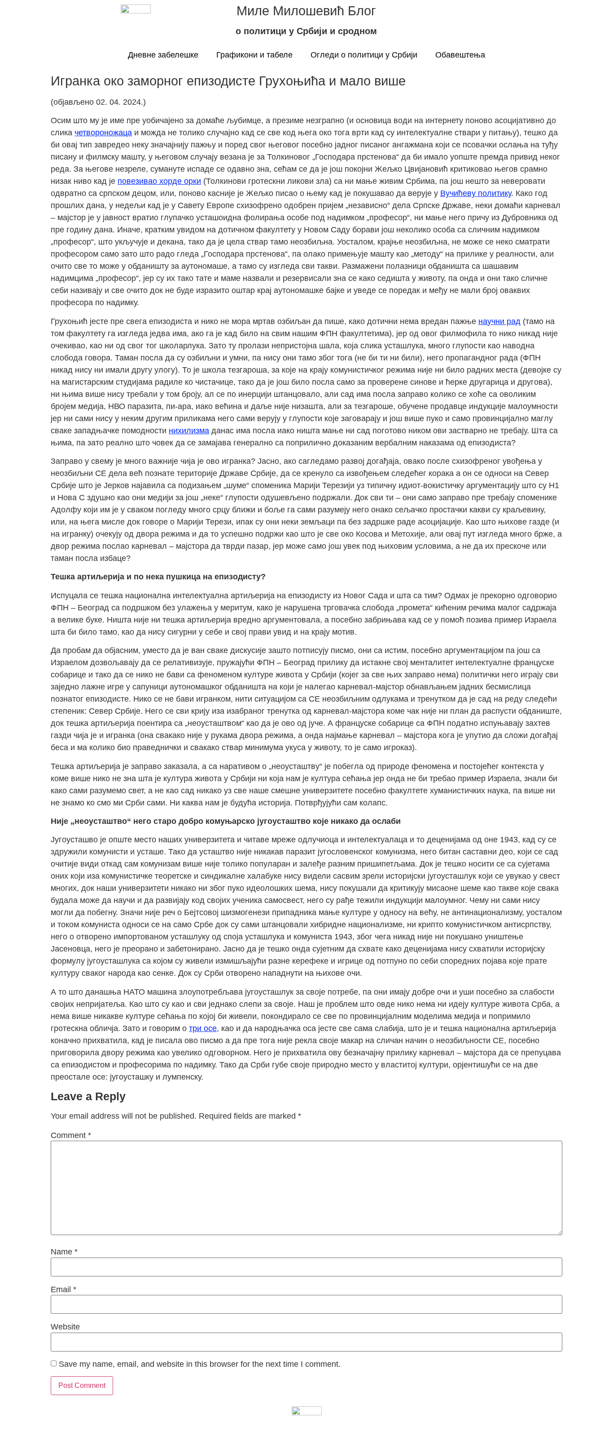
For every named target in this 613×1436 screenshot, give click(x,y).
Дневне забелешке (163, 54)
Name (64, 1252)
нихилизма (189, 430)
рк (192, 181)
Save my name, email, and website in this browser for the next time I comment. (200, 1364)
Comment (71, 1135)
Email (63, 1289)
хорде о (173, 181)
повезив (133, 181)
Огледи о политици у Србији (364, 54)
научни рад (499, 321)
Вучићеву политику (475, 193)
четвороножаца (103, 132)
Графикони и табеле (254, 54)
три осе (203, 1028)
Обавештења (460, 54)
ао (152, 181)
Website (65, 1327)
